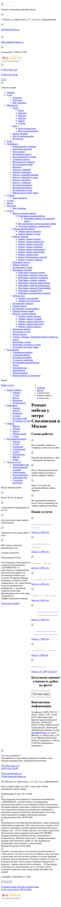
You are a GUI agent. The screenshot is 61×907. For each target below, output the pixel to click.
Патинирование (20, 373)
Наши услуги (7, 385)
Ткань (15, 108)
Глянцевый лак (19, 368)
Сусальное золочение (22, 360)
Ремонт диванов (20, 236)
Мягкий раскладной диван (25, 193)
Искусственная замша (23, 136)
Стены (15, 436)
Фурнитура (17, 139)
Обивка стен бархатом (29, 301)
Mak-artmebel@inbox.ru (12, 42)
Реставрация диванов (22, 303)
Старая (15, 452)
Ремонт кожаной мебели (24, 213)
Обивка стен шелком (28, 298)
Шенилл (22, 115)
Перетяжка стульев (21, 342)
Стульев (16, 416)
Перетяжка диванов (22, 149)
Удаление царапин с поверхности (34, 226)
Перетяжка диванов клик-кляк (33, 275)
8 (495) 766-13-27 (9, 70)
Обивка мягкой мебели (23, 229)
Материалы (12, 105)
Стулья (15, 395)
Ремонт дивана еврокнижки (31, 249)
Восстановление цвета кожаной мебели (37, 223)
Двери (15, 365)
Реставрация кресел (21, 154)
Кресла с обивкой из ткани (25, 177)
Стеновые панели (21, 159)
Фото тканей (18, 151)
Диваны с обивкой (21, 169)
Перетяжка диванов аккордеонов (34, 283)
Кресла (15, 398)
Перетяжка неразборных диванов (34, 293)
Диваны (16, 392)
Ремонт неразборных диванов (32, 257)
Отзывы (11, 195)
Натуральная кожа (27, 128)
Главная (10, 92)
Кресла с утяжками (21, 182)
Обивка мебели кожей (23, 311)
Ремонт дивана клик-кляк (30, 244)
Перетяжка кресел (21, 262)
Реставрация (13, 350)
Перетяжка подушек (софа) (25, 347)
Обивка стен (18, 295)
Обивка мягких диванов (24, 146)
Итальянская (18, 454)
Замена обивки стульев (29, 234)
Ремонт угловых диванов (30, 259)
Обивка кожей (19, 434)
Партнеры (17, 100)
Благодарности (19, 198)
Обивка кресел (19, 306)
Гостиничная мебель (22, 185)
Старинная (17, 446)
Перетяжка (12, 405)
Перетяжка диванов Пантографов (34, 288)
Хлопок (22, 123)
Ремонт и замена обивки (24, 313)
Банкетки (17, 167)
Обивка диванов (20, 265)
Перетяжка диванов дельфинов (33, 277)
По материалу (19, 403)
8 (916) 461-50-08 (9, 74)
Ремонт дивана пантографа (31, 252)
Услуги (10, 211)
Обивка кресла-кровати (29, 231)
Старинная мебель (21, 355)
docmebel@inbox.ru (10, 29)
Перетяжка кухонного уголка (26, 344)
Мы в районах (19, 208)
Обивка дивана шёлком (29, 316)
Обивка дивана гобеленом (31, 321)
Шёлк (21, 110)
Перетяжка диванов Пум (30, 290)
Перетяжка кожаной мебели (31, 216)
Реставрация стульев (22, 190)
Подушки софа (19, 418)
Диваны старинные (21, 172)
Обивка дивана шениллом (31, 324)
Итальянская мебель (22, 357)
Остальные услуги (21, 331)
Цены (9, 141)
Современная (18, 449)
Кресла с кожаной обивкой (25, 175)
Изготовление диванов (23, 162)
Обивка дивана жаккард (30, 326)
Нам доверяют (19, 102)
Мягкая (16, 426)
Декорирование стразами (20, 468)
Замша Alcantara (20, 133)
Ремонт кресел (19, 334)
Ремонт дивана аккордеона (31, 241)
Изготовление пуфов (22, 164)
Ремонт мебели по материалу (26, 375)
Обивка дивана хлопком (30, 319)
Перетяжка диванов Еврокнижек (34, 285)
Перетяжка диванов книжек (31, 272)
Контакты (11, 205)
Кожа (15, 126)
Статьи (10, 200)
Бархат (21, 121)
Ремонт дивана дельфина (30, 247)
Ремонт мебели (14, 390)
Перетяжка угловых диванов (32, 280)
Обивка (10, 423)
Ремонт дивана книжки (29, 239)
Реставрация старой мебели (25, 308)
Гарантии (17, 97)
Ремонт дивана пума (28, 254)
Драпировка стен (20, 464)
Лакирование (18, 370)
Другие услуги (14, 462)
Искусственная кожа (28, 131)
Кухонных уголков (21, 421)
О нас (9, 95)
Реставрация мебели (22, 187)
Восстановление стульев (24, 157)
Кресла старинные (21, 180)
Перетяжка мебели (21, 329)
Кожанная (17, 400)
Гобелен (22, 118)
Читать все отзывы (10, 603)
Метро (10, 203)
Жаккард (22, 113)
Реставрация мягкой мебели (25, 362)
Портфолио (12, 144)
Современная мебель (22, 352)
